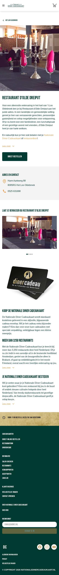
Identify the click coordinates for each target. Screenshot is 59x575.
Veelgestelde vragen (10, 492)
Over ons (5, 510)
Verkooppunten (7, 470)
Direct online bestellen (11, 439)
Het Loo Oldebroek (11, 20)
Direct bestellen (15, 156)
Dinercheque (6, 447)
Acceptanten (6, 474)
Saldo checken (7, 461)
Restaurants (6, 465)
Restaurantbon (7, 443)
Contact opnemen (8, 496)
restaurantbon (30, 138)
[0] (54, 5)
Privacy (4, 559)
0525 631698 (14, 191)
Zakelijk (5, 478)
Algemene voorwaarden (10, 554)
